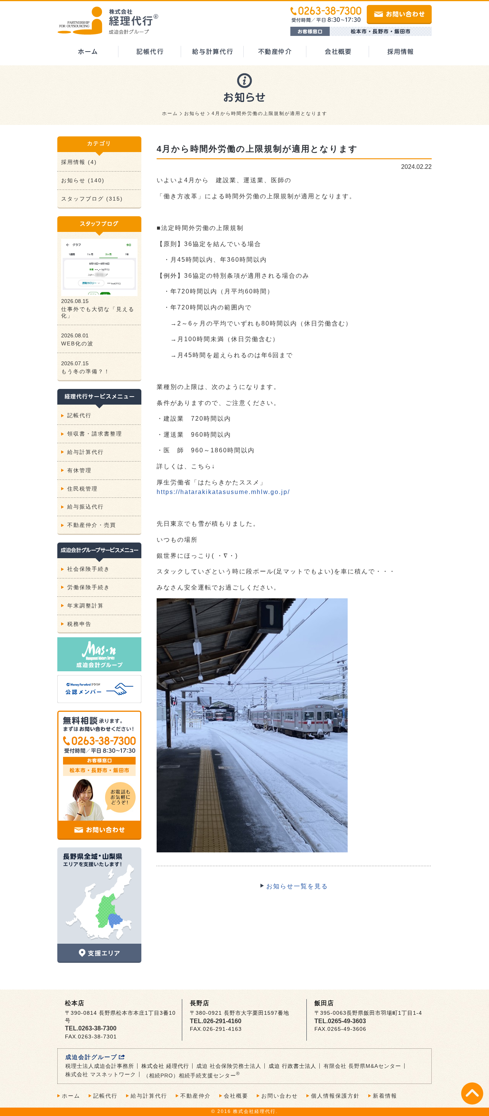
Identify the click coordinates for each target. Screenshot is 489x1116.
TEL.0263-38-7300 (91, 1028)
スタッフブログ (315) (92, 199)
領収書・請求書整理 (94, 434)
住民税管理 (82, 489)
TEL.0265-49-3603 (340, 1021)
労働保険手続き (88, 587)
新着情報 (385, 1096)
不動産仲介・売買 (91, 525)
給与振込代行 (85, 507)
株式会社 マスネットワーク (100, 1074)
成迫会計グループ (91, 1057)
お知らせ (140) (83, 180)
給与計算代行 (85, 452)
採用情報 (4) (79, 162)
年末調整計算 (85, 606)
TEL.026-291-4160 (215, 1021)
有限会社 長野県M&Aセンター (362, 1066)
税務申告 (79, 624)
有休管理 (79, 470)
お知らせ (195, 113)
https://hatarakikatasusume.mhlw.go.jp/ (223, 492)
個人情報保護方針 (335, 1096)
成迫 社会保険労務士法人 (228, 1066)
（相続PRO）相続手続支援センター (191, 1075)
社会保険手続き (88, 569)
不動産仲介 (195, 1096)
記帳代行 (79, 415)
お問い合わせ (279, 1096)
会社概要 (236, 1096)
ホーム (170, 113)
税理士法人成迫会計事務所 (99, 1066)
